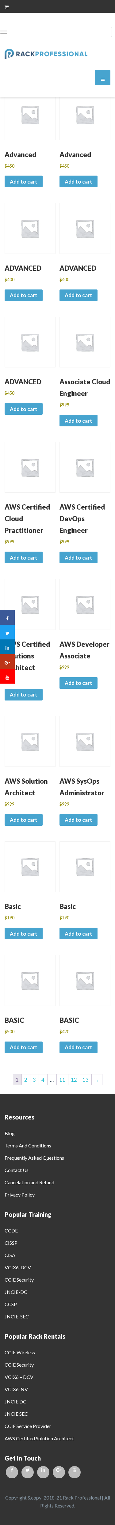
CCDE (11, 1230)
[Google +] (59, 1472)
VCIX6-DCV (18, 1267)
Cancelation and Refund (29, 1182)
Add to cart (23, 181)
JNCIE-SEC (17, 1316)
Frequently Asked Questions (34, 1158)
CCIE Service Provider (28, 1426)
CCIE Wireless (20, 1352)
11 (62, 1080)
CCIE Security (19, 1279)
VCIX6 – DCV (19, 1377)
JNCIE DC (15, 1401)
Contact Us (17, 1170)
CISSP (11, 1243)
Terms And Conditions (28, 1145)
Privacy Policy (20, 1194)
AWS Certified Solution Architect (39, 1438)
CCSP (11, 1304)
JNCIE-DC (16, 1292)
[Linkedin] (43, 1472)
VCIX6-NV (16, 1389)
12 (74, 1080)
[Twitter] (27, 1472)
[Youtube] (74, 1472)
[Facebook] (12, 1472)
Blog (10, 1133)
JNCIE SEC (16, 1414)
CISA (10, 1255)
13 (85, 1080)
